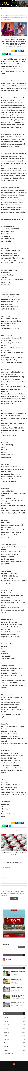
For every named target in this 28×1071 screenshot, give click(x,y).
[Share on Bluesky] (10, 54)
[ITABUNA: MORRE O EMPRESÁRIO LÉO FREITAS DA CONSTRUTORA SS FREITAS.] (6, 973)
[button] (2, 845)
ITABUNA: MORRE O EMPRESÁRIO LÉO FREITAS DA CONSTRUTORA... (18, 973)
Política (14, 1043)
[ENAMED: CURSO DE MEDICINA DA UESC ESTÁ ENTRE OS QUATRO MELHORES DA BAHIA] (6, 997)
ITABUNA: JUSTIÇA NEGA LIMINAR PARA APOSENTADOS (17, 988)
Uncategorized (14, 1053)
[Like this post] (13, 51)
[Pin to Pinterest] (22, 51)
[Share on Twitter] (19, 51)
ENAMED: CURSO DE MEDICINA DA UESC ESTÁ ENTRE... (17, 996)
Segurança (14, 1050)
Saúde (14, 1046)
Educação (14, 1025)
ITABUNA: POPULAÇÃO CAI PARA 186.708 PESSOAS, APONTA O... (18, 1003)
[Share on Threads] (7, 54)
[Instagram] (14, 1064)
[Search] (26, 9)
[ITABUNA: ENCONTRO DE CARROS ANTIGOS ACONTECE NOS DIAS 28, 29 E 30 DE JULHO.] (6, 981)
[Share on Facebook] (16, 51)
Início (2, 15)
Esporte (14, 1032)
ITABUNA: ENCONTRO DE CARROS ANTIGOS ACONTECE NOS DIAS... (17, 981)
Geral (14, 1035)
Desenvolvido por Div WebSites (20, 1069)
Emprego (14, 1028)
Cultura (14, 1017)
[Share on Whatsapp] (3, 54)
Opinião (14, 1039)
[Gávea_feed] (14, 910)
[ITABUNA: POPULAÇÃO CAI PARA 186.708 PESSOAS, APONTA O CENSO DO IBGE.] (6, 1004)
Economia (14, 1021)
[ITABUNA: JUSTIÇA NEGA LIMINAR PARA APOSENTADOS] (6, 989)
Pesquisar (6, 944)
